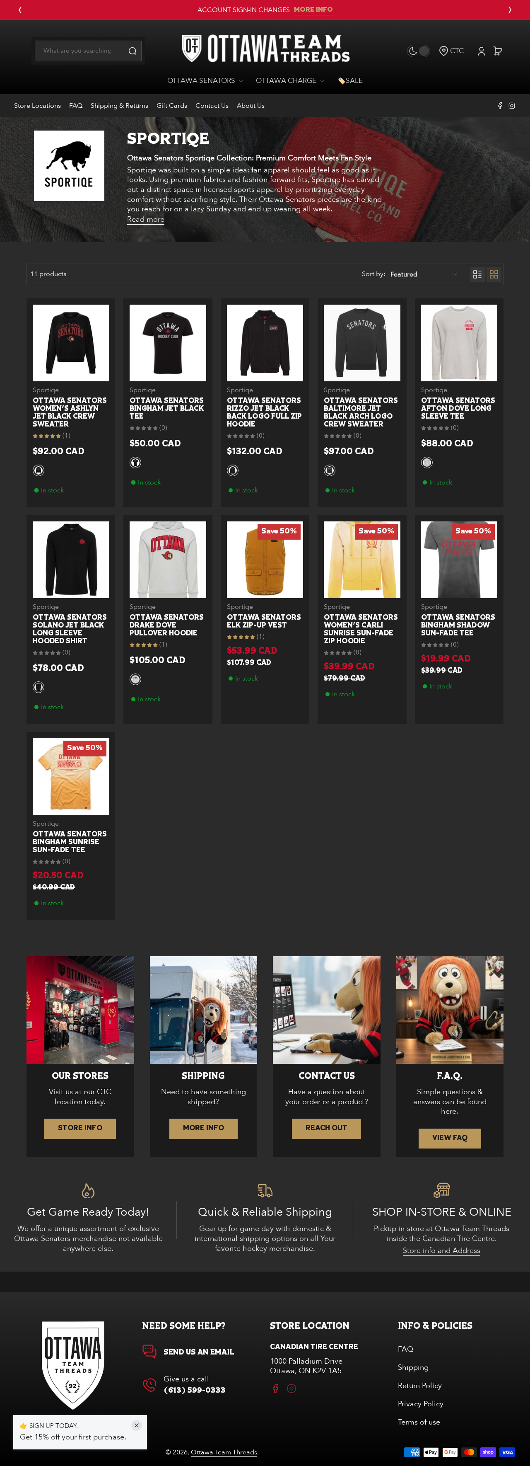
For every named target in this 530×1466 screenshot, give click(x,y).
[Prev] (19, 10)
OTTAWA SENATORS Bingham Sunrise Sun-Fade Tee (70, 842)
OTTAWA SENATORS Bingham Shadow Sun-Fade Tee (458, 625)
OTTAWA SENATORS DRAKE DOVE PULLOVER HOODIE (167, 625)
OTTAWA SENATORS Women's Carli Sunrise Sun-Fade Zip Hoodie (361, 629)
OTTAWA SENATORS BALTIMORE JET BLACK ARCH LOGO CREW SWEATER (361, 412)
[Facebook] (500, 106)
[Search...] (132, 51)
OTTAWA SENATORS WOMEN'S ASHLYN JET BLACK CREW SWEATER (70, 412)
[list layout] (477, 274)
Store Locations (37, 105)
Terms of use (419, 1422)
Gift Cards (172, 105)
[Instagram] (512, 106)
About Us (251, 105)
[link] (208, 81)
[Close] (136, 1425)
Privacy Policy (420, 1404)
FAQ (75, 105)
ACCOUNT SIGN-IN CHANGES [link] (244, 10)
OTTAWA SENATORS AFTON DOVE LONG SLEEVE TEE (458, 408)
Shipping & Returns (119, 105)
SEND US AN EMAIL (199, 1352)
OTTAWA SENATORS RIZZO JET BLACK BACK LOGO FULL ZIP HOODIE (264, 412)
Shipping (413, 1367)
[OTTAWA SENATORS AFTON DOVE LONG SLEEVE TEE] (459, 343)
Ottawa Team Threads (224, 1452)
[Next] (510, 10)
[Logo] (265, 51)
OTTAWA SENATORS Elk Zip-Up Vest (264, 621)
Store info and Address (441, 1250)
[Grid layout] (494, 274)
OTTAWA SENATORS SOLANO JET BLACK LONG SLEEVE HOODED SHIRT (70, 629)
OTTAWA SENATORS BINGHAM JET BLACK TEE (167, 408)
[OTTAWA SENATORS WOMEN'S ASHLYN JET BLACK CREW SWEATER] (71, 343)
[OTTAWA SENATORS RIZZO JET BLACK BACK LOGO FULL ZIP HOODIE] (265, 343)
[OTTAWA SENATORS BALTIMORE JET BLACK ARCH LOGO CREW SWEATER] (362, 343)
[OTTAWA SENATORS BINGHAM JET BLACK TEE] (168, 343)
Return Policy (420, 1386)
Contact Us (212, 105)
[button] (451, 50)
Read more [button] (145, 219)
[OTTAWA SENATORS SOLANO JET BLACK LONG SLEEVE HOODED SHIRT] (71, 559)
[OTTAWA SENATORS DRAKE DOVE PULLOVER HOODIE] (168, 559)
